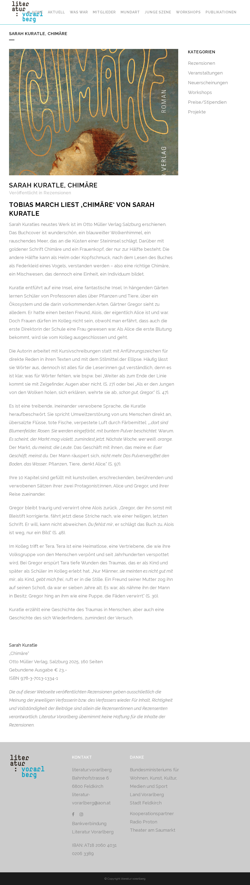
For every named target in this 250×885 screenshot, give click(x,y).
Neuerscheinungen (208, 82)
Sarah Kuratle (23, 645)
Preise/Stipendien (207, 102)
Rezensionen (57, 192)
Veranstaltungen (205, 72)
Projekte (197, 111)
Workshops (200, 92)
